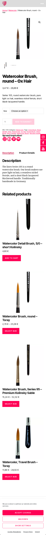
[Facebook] (9, 139)
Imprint (37, 532)
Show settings (23, 525)
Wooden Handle (35, 133)
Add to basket (23, 122)
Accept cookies (23, 513)
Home (4, 10)
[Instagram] (5, 139)
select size (11, 331)
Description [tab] (8, 153)
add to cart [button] (11, 258)
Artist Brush (32, 130)
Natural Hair (16, 132)
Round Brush (31, 132)
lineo (9, 132)
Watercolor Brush (23, 133)
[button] (39, 22)
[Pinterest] (14, 139)
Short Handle (11, 133)
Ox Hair (23, 132)
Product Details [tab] (27, 153)
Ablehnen (23, 519)
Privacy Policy (28, 532)
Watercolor (12, 10)
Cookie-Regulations (14, 532)
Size (5, 111)
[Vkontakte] (18, 139)
